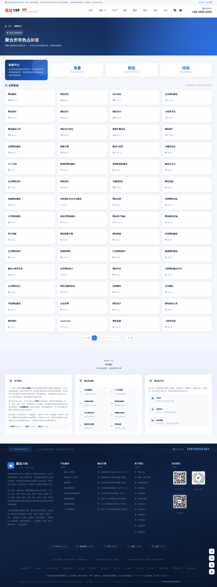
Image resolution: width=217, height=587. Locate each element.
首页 (91, 10)
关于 (166, 10)
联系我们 (140, 568)
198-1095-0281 (97, 2)
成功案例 (141, 525)
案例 (135, 10)
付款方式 (117, 568)
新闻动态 (141, 532)
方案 (125, 10)
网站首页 (27, 568)
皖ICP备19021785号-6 (103, 581)
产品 (114, 10)
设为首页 (202, 2)
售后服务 (92, 568)
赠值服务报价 (68, 568)
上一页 (86, 338)
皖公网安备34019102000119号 (132, 581)
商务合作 (38, 568)
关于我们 (151, 568)
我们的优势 (105, 568)
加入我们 (128, 568)
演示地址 (81, 568)
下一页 (130, 338)
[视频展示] (180, 10)
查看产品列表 (161, 575)
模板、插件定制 (52, 568)
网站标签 (178, 568)
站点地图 (192, 568)
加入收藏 (209, 2)
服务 (101, 10)
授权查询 (165, 568)
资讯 (145, 10)
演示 (155, 10)
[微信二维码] (174, 10)
